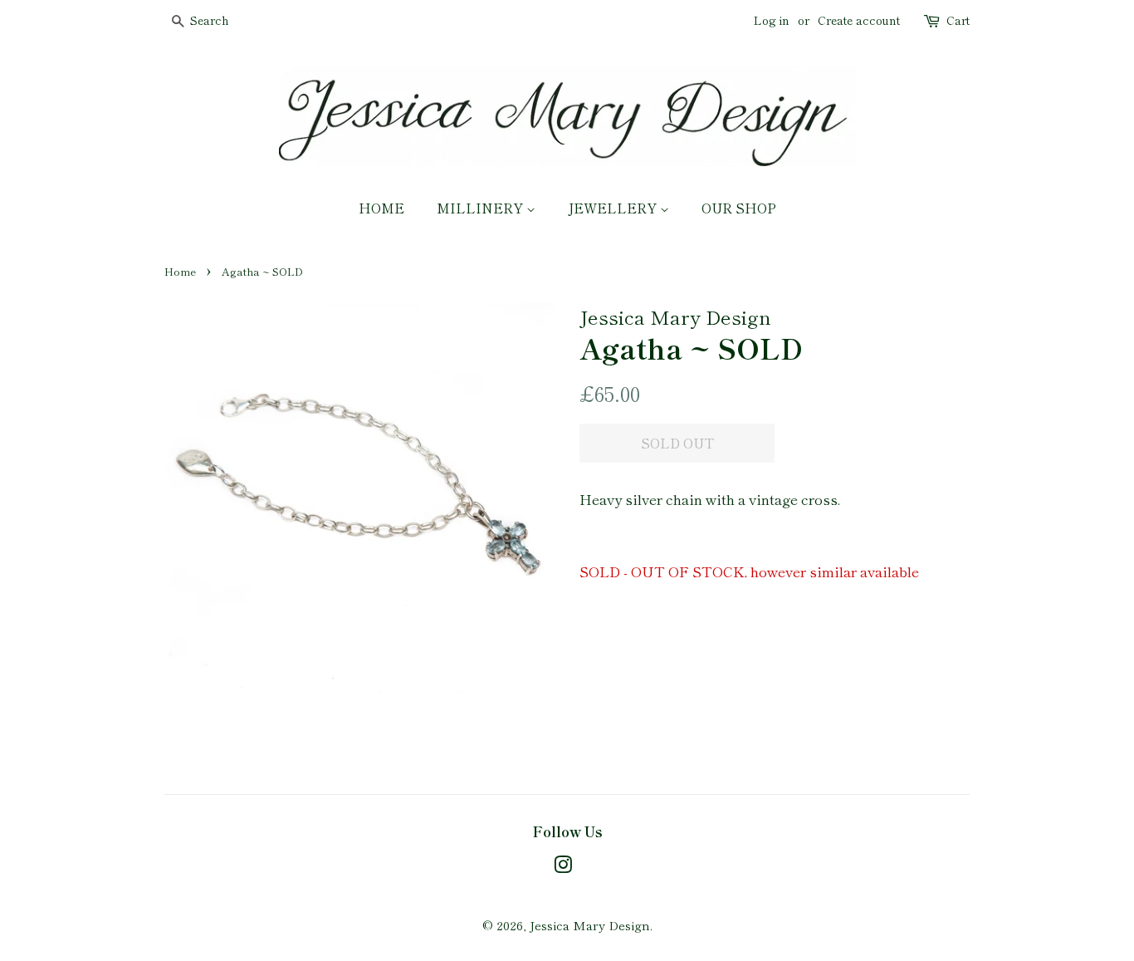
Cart (958, 20)
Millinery (481, 208)
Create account (859, 20)
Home (381, 208)
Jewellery (614, 208)
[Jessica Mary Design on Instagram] (563, 866)
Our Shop (738, 208)
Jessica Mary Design (590, 925)
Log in (771, 20)
